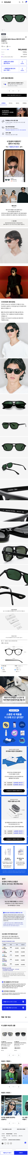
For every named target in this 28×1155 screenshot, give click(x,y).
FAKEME (3, 37)
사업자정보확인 (4, 1139)
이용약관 (15, 1133)
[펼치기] (14, 1150)
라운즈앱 (3, 1135)
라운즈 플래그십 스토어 (7, 1129)
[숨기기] (25, 1017)
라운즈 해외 (8, 1135)
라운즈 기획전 (5, 1061)
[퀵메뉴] (2, 2)
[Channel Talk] (25, 1142)
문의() (17, 103)
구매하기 (21, 1153)
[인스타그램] (8, 1143)
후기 (9, 46)
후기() (10, 103)
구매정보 (24, 103)
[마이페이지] (23, 2)
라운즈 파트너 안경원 (21, 1129)
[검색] (20, 2)
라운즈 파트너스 (14, 1135)
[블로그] (11, 1143)
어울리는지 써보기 (7, 1153)
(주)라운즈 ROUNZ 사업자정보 (14, 1139)
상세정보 (3, 103)
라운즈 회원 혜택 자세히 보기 (14, 95)
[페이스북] (5, 1143)
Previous (1, 18)
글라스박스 (21, 1135)
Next (26, 18)
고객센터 (3, 1133)
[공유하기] (26, 37)
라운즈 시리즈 (5, 1093)
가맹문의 (4, 1137)
